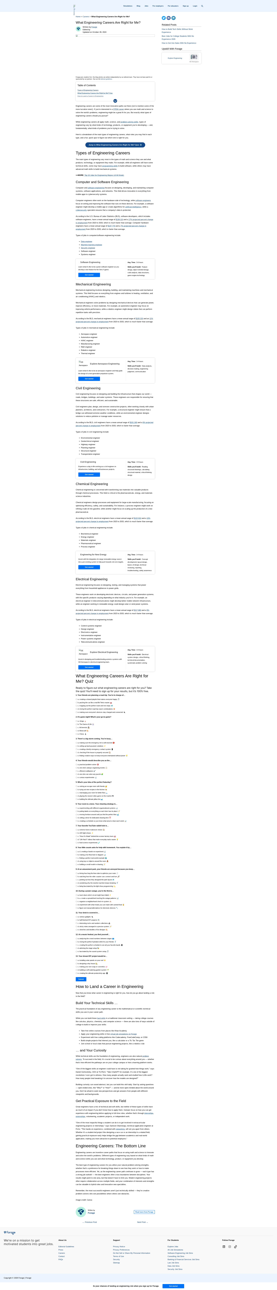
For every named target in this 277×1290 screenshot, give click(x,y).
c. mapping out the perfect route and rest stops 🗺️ (95, 706)
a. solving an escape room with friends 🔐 (92, 786)
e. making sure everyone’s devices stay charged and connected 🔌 (101, 712)
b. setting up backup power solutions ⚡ (92, 746)
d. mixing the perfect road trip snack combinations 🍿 (96, 709)
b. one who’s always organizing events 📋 (92, 768)
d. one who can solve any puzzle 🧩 (90, 774)
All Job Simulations (175, 1250)
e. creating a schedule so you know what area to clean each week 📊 (102, 821)
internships (148, 1113)
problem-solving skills (129, 122)
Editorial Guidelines (66, 1247)
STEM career (118, 109)
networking (120, 1129)
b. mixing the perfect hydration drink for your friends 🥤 (97, 942)
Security (116, 1259)
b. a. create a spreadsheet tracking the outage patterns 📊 (98, 898)
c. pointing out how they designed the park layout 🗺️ (96, 880)
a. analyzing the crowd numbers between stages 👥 (96, 938)
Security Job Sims (175, 1269)
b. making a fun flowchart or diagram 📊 (92, 855)
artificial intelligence (133, 207)
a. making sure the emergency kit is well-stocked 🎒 (96, 743)
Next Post (142, 1222)
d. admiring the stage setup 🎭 (88, 948)
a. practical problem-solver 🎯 (88, 764)
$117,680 (137, 610)
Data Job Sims (174, 1266)
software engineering (96, 188)
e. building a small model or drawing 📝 (91, 864)
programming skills (110, 166)
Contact (61, 1256)
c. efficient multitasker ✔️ (87, 771)
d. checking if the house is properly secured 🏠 (94, 752)
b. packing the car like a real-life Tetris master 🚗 (95, 702)
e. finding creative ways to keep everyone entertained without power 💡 (103, 756)
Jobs (146, 6)
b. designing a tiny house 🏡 (88, 963)
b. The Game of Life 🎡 (86, 724)
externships (80, 1116)
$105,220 (139, 319)
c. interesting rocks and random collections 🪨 (94, 923)
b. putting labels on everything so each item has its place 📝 (99, 811)
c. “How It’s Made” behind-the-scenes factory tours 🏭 (97, 836)
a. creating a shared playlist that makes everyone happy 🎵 (99, 699)
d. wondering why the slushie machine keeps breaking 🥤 (98, 883)
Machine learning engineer (91, 245)
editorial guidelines (106, 79)
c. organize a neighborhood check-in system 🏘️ (94, 901)
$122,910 (137, 518)
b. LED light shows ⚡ (85, 833)
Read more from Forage (144, 1212)
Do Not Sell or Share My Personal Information (131, 1253)
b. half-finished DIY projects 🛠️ (89, 920)
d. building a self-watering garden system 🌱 (93, 970)
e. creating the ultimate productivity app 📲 (93, 973)
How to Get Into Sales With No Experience (179, 43)
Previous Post (89, 1222)
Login (195, 6)
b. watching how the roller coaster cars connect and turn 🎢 (99, 876)
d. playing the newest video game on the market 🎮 (96, 796)
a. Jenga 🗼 (82, 721)
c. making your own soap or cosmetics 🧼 (93, 967)
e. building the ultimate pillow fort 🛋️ (90, 799)
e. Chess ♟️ (82, 734)
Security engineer (88, 248)
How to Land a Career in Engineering (90, 96)
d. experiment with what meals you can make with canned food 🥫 (101, 905)
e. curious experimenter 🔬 (87, 777)
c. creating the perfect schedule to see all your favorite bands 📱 (100, 945)
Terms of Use (118, 1256)
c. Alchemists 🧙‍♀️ (84, 727)
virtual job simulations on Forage (123, 1034)
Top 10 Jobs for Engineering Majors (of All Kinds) (104, 175)
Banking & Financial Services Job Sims (183, 1259)
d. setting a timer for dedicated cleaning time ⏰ (94, 818)
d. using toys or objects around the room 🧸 (93, 861)
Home (78, 17)
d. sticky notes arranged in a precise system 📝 (94, 926)
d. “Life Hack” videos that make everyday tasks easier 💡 (98, 839)
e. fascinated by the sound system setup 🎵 (93, 951)
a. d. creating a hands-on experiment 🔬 (92, 851)
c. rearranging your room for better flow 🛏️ (93, 793)
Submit (81, 979)
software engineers (143, 200)
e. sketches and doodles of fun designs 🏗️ (93, 930)
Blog (138, 6)
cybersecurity (81, 210)
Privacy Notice (119, 1247)
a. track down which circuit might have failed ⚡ (94, 895)
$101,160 (133, 422)
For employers (158, 6)
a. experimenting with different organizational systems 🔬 (98, 808)
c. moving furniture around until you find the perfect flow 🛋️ (98, 814)
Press (60, 1250)
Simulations (127, 6)
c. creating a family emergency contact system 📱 (95, 749)
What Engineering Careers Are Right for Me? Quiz (95, 93)
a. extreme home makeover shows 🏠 (91, 830)
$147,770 (111, 226)
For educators (173, 6)
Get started (89, 275)
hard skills (101, 1018)
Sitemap (116, 1263)
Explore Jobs (173, 1247)
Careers (86, 17)
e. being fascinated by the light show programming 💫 (96, 886)
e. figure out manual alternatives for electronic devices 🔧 (98, 908)
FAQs (60, 1259)
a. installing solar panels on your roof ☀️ (92, 960)
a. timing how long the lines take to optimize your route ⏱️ (98, 873)
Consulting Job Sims (176, 1256)
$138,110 (119, 220)
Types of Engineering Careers (87, 90)
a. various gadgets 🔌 (85, 917)
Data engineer (86, 242)
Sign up (186, 6)
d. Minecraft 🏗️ (83, 731)
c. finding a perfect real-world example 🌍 (92, 858)
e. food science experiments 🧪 (89, 843)
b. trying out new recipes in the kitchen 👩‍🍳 (92, 789)
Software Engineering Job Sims (180, 1253)
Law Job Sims (173, 1263)
